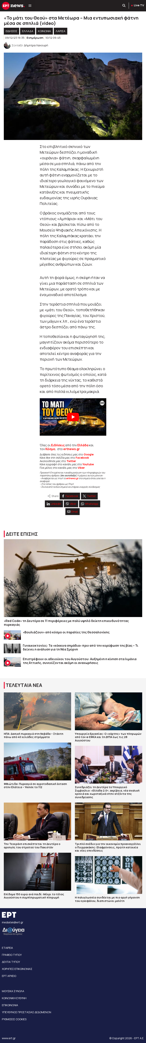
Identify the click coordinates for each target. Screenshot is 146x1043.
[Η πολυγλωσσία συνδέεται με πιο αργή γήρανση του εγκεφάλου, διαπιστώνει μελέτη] (108, 875)
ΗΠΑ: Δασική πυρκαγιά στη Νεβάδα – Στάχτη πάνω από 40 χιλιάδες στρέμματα (33, 735)
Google (89, 454)
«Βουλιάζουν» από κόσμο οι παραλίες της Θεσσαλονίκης (66, 632)
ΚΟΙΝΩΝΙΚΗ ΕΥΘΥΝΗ (14, 998)
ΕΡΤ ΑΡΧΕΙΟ (9, 976)
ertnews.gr (72, 478)
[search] (124, 6)
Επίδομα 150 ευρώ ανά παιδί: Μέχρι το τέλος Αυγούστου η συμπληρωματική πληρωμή (34, 895)
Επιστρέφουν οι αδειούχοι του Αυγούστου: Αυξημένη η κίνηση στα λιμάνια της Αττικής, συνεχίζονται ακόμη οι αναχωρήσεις (79, 661)
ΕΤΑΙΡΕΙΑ (7, 948)
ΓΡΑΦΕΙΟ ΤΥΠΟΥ (12, 955)
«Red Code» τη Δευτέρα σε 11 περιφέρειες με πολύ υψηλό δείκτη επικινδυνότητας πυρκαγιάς (66, 623)
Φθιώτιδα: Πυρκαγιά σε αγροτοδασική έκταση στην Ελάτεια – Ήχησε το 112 (35, 785)
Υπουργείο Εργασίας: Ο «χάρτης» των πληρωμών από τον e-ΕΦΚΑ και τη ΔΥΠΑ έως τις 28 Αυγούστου (108, 737)
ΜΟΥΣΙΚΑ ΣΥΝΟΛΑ (13, 991)
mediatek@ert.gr (12, 922)
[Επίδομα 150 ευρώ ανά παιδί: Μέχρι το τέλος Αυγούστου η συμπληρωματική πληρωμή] (37, 872)
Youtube (88, 464)
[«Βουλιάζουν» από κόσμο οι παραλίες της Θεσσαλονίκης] (12, 635)
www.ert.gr (9, 1038)
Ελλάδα (82, 445)
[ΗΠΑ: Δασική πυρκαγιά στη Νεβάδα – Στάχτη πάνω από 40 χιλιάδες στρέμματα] (37, 711)
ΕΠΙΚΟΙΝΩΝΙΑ (10, 1005)
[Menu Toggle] (30, 5)
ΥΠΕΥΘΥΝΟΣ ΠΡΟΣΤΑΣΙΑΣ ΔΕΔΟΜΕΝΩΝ (26, 1012)
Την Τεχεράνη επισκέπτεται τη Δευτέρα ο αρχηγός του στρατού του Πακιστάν (32, 845)
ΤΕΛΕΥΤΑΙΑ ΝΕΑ (24, 685)
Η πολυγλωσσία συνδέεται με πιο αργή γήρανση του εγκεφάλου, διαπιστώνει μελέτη (107, 899)
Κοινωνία (44, 31)
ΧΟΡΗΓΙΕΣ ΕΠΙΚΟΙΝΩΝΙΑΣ (17, 969)
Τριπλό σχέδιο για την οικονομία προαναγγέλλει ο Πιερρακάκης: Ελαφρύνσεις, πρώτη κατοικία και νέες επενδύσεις (108, 847)
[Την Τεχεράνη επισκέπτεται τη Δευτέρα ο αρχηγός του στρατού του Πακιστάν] (37, 821)
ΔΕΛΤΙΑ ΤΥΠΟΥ (11, 962)
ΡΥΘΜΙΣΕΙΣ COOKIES (14, 1019)
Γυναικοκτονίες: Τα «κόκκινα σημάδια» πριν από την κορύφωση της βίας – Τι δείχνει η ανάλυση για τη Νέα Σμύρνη (80, 647)
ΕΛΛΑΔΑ (27, 31)
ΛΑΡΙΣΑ (60, 31)
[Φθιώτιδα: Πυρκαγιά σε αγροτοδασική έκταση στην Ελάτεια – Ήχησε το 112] (37, 761)
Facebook (82, 457)
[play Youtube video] (73, 417)
